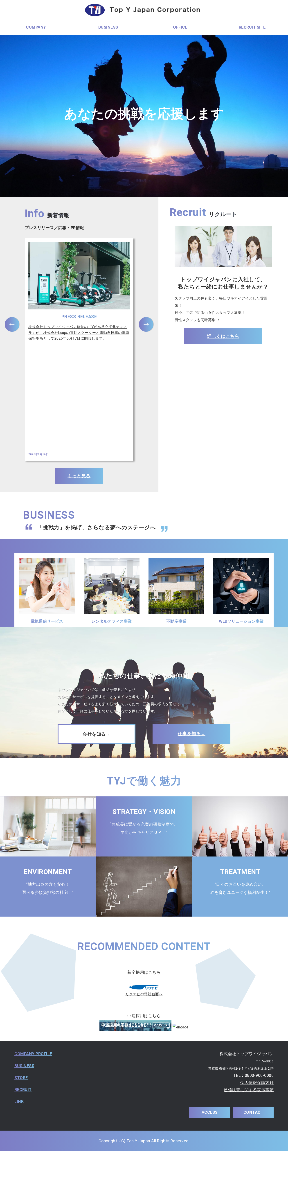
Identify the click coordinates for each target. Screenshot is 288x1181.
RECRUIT (23, 1089)
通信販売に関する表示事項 (249, 1089)
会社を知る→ (96, 734)
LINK (19, 1101)
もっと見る (79, 475)
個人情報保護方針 (257, 1082)
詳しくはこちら (223, 336)
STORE (21, 1077)
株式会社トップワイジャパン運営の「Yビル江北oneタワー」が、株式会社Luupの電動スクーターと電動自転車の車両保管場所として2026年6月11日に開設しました (79, 332)
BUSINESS (24, 1065)
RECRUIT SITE (252, 27)
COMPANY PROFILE (33, 1053)
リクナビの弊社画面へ (144, 994)
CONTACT (253, 1112)
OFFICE (180, 27)
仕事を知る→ (191, 733)
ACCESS (210, 1112)
